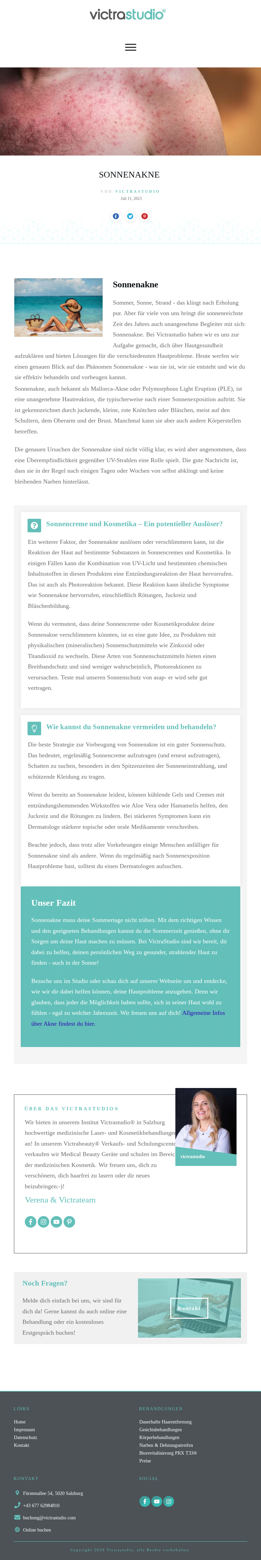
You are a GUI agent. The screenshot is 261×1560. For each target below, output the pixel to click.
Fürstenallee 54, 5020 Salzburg (53, 1493)
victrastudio (137, 191)
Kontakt (21, 1445)
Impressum (24, 1429)
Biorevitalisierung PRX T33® (168, 1453)
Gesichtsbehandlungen (160, 1429)
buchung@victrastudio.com (49, 1517)
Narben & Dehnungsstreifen (166, 1445)
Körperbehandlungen (159, 1437)
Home (19, 1421)
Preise (145, 1460)
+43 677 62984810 (41, 1505)
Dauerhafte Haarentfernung (165, 1421)
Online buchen (37, 1530)
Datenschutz (25, 1437)
